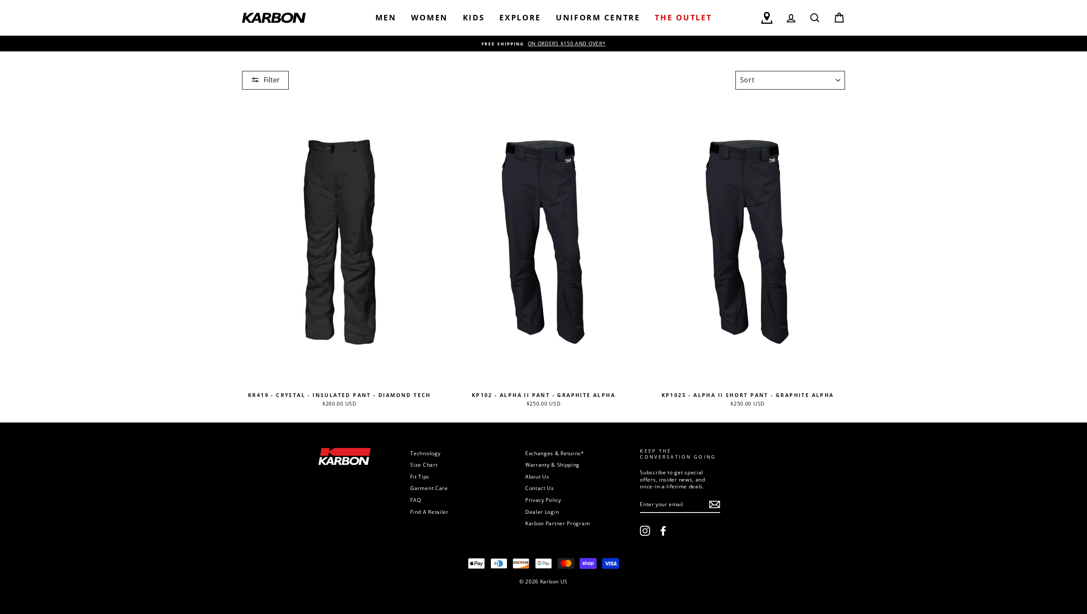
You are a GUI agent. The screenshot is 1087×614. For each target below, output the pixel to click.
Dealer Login (542, 511)
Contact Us (539, 487)
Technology (425, 453)
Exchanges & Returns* (554, 453)
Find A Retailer (429, 511)
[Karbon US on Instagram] (645, 531)
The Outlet (683, 17)
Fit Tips (419, 476)
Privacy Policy (543, 499)
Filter (272, 79)
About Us (537, 476)
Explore (520, 17)
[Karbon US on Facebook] (663, 531)
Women (429, 17)
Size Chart (423, 464)
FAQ (415, 499)
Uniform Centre (598, 17)
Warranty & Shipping (552, 464)
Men (386, 17)
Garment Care (429, 487)
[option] (543, 43)
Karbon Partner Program (557, 523)
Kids (474, 17)
